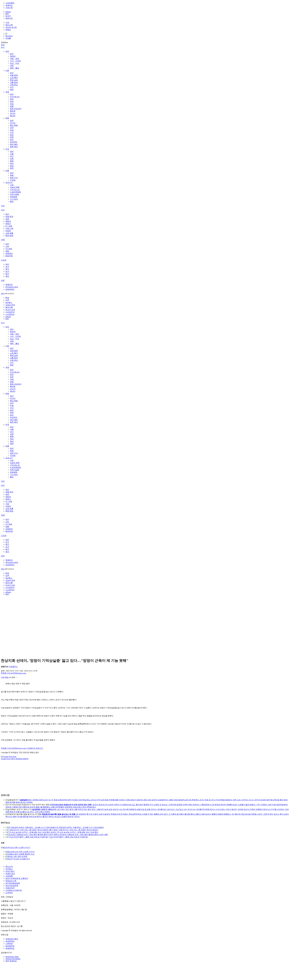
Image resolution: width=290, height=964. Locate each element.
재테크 (8, 221)
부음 (12, 175)
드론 (7, 300)
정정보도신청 (10, 881)
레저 (12, 135)
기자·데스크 (15, 190)
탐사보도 (9, 36)
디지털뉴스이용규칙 (13, 890)
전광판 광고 (10, 874)
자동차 (8, 231)
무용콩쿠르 (9, 948)
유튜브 (8, 30)
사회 (7, 70)
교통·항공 (14, 82)
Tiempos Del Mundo (12, 959)
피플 (7, 171)
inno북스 (8, 302)
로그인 (8, 16)
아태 (12, 104)
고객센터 (9, 893)
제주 (12, 168)
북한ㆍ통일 (14, 68)
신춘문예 (9, 944)
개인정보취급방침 (12, 883)
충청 (12, 161)
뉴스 (3, 47)
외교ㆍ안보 (14, 63)
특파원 (12, 111)
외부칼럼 (13, 197)
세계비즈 (9, 5)
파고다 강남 (10, 310)
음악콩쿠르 (9, 946)
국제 (7, 92)
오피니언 (9, 182)
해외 (12, 90)
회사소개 (9, 866)
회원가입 (9, 18)
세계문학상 (9, 941)
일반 (12, 54)
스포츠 (3, 260)
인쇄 (3, 677)
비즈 (3, 210)
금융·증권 (9, 216)
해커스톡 (9, 307)
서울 (12, 154)
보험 (7, 219)
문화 (7, 118)
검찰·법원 (14, 75)
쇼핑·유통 (9, 233)
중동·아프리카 (15, 109)
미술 (12, 130)
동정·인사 (14, 178)
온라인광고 (9, 871)
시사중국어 (9, 314)
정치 (7, 51)
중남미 (12, 116)
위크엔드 (13, 142)
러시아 (12, 113)
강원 (12, 159)
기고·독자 (14, 199)
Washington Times (12, 957)
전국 (7, 149)
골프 (7, 276)
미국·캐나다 (15, 97)
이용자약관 (9, 888)
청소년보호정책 (11, 886)
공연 (12, 128)
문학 (12, 137)
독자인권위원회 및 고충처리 (16, 878)
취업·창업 (9, 236)
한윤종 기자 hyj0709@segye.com (13, 673)
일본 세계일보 (11, 961)
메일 (7, 677)
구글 (7, 22)
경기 (12, 156)
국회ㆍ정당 (14, 59)
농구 (7, 271)
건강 (12, 132)
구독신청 (9, 8)
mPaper (8, 12)
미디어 (12, 123)
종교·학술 (14, 125)
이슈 (3, 206)
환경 (7, 298)
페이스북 (9, 25)
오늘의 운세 (10, 305)
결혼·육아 (14, 147)
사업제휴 (9, 876)
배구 (7, 274)
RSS (7, 14)
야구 (7, 267)
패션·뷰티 (14, 144)
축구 (7, 269)
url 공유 (12, 677)
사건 (12, 87)
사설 (12, 185)
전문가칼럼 (14, 194)
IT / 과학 (8, 226)
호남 (12, 166)
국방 (12, 66)
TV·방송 (8, 249)
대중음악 (9, 253)
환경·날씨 (14, 80)
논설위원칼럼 (15, 192)
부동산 (8, 224)
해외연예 (9, 256)
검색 (3, 45)
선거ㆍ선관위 (15, 61)
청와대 (12, 56)
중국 (12, 99)
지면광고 (9, 869)
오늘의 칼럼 (14, 187)
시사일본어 (9, 312)
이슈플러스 (13, 667)
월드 (12, 202)
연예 (3, 240)
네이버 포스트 (11, 27)
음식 (12, 140)
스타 (7, 246)
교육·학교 (14, 85)
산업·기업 (9, 228)
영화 (7, 251)
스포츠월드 (9, 3)
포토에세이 (9, 289)
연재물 (8, 38)
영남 (12, 163)
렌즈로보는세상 (11, 287)
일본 (12, 101)
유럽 (12, 106)
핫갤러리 (9, 285)
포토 (3, 280)
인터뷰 (12, 180)
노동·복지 (14, 78)
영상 (3, 294)
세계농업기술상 (11, 939)
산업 (7, 504)
